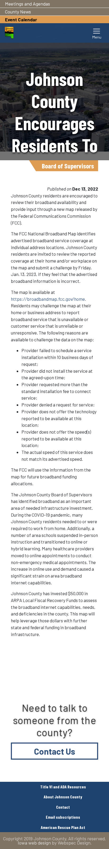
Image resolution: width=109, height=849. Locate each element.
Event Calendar (21, 19)
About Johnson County (63, 796)
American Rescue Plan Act (63, 827)
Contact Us (54, 751)
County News (18, 11)
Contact (63, 806)
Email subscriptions (63, 816)
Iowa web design (34, 843)
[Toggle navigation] (97, 33)
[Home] (9, 33)
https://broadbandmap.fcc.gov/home (48, 299)
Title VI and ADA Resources (63, 786)
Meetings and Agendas (27, 4)
